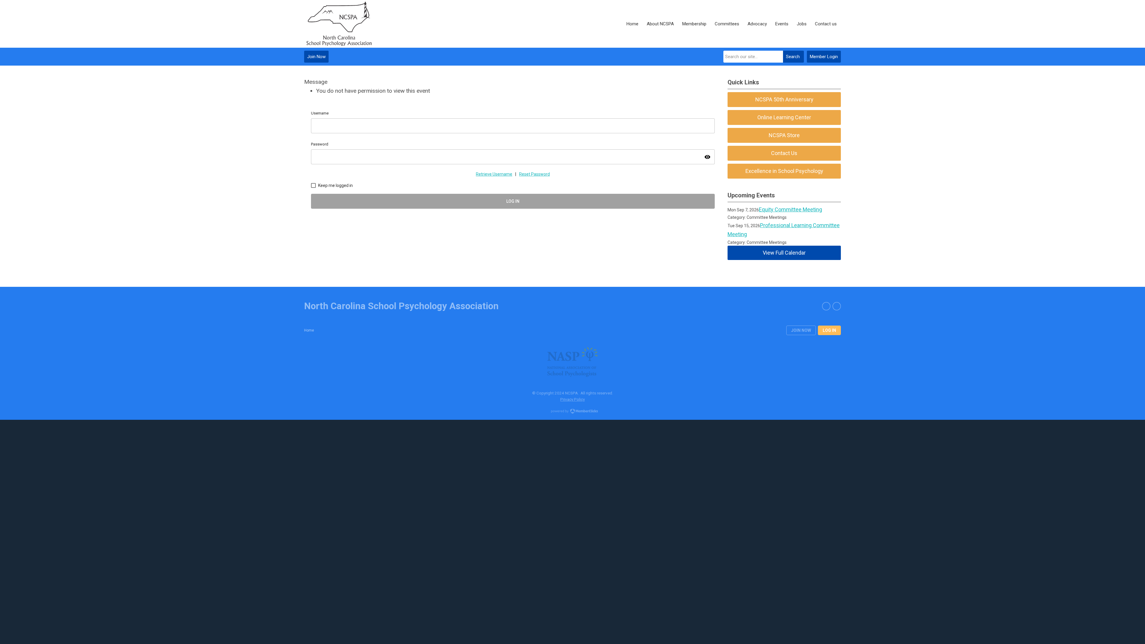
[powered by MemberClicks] (572, 411)
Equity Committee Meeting (790, 209)
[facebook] (826, 306)
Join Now (316, 56)
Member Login (824, 56)
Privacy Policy (572, 399)
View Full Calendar (784, 253)
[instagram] (837, 306)
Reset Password (534, 174)
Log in (829, 330)
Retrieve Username (494, 174)
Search (793, 56)
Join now (801, 330)
